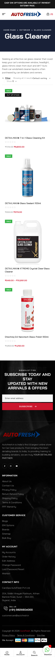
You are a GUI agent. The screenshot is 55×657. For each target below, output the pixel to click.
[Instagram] (10, 466)
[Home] (7, 652)
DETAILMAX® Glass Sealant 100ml (23, 203)
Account (20, 654)
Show (9, 81)
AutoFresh (25, 631)
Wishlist (48, 654)
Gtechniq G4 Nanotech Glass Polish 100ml (27, 336)
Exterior (25, 30)
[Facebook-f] (4, 466)
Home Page (10, 30)
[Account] (20, 652)
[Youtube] (16, 466)
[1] (47, 651)
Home (7, 654)
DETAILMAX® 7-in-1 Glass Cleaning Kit (25, 137)
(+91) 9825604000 (21, 609)
